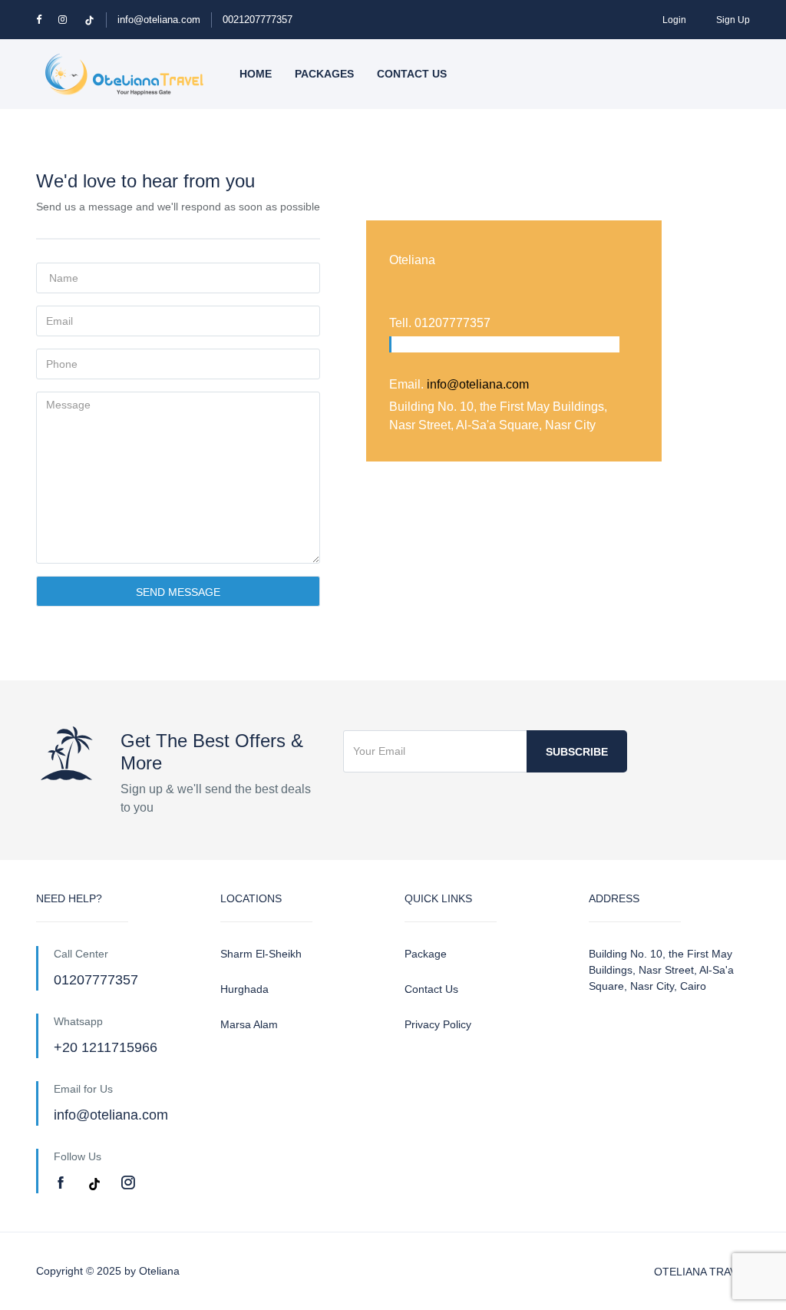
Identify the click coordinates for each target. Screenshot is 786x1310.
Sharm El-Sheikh (261, 954)
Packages (324, 74)
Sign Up (733, 20)
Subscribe (577, 752)
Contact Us (431, 989)
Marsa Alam (249, 1024)
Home (255, 74)
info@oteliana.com (158, 19)
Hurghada (244, 989)
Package (426, 954)
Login (674, 20)
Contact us (412, 74)
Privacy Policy (438, 1024)
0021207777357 (257, 19)
